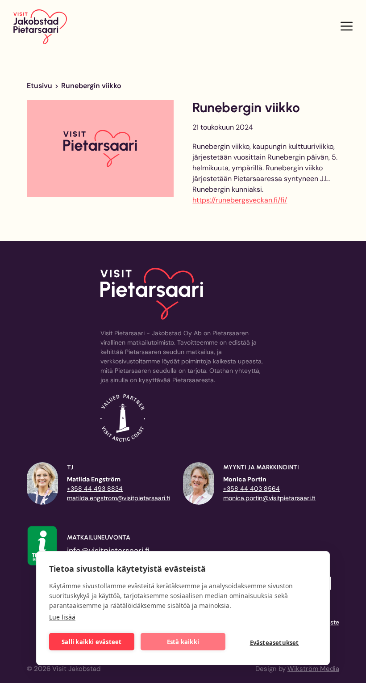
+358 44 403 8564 (251, 489)
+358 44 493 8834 (95, 489)
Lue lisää (62, 617)
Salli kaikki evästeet (91, 642)
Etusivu (39, 85)
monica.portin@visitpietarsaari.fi (269, 498)
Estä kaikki (183, 642)
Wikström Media (313, 668)
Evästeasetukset (274, 643)
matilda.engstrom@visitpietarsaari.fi (118, 498)
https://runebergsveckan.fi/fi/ (239, 200)
